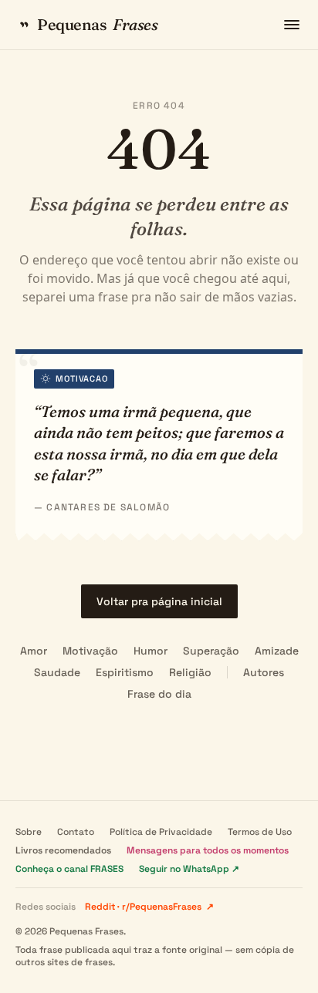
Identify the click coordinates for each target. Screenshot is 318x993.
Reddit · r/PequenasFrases (149, 906)
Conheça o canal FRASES (69, 869)
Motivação (90, 651)
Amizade (277, 651)
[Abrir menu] (292, 25)
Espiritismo (125, 672)
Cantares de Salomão (108, 507)
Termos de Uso (260, 832)
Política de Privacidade (161, 832)
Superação (211, 651)
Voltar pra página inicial (159, 601)
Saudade (57, 672)
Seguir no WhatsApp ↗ (189, 869)
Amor (33, 651)
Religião (190, 672)
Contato (75, 832)
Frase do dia (159, 694)
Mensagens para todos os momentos (208, 850)
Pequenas (97, 24)
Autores (263, 672)
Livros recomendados (63, 850)
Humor (150, 651)
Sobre (28, 832)
